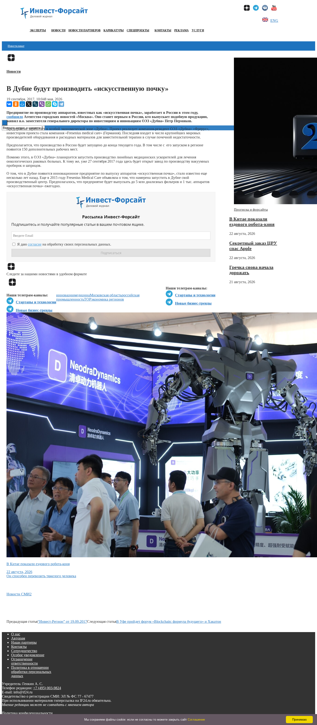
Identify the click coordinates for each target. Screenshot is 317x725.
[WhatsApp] (48, 104)
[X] (29, 104)
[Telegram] (61, 104)
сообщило (14, 117)
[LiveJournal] (35, 104)
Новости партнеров (84, 30)
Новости (58, 30)
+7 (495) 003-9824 (47, 688)
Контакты (163, 30)
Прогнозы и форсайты (251, 209)
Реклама (181, 30)
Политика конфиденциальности (27, 713)
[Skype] (55, 104)
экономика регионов (107, 299)
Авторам (18, 638)
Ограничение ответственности (24, 661)
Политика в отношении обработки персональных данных (31, 672)
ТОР (87, 299)
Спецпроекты (138, 30)
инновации (65, 295)
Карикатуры (114, 30)
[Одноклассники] (16, 104)
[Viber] (42, 104)
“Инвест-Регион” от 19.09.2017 (62, 621)
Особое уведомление (27, 655)
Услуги (198, 30)
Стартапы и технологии (195, 295)
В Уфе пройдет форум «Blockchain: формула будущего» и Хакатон (168, 621)
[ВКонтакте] (9, 104)
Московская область (106, 295)
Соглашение (196, 719)
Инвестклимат (16, 46)
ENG (274, 21)
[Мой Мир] (22, 104)
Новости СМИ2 (19, 594)
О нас (15, 634)
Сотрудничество (24, 651)
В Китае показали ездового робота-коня (252, 221)
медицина (82, 295)
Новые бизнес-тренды (193, 303)
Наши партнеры (24, 642)
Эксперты (38, 30)
